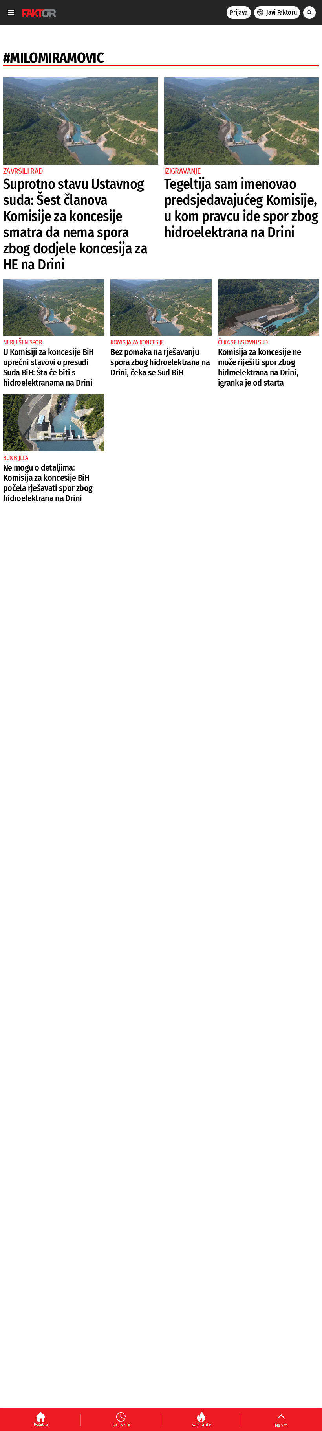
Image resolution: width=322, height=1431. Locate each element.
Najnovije (121, 1424)
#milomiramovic (53, 57)
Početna (41, 1424)
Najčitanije (201, 1424)
